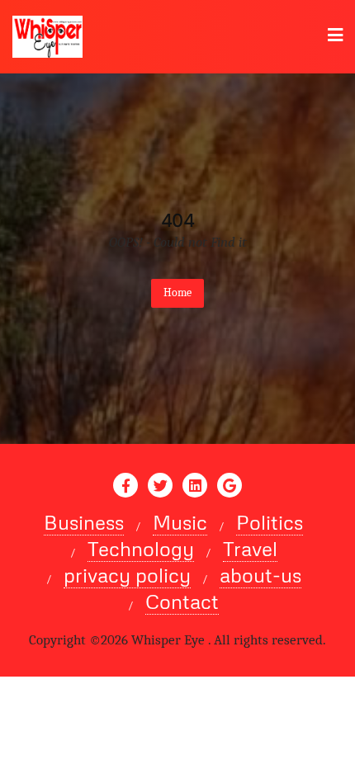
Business (84, 522)
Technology (141, 548)
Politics (269, 522)
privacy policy (127, 575)
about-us (260, 575)
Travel (250, 548)
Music (180, 522)
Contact (182, 601)
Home (177, 292)
